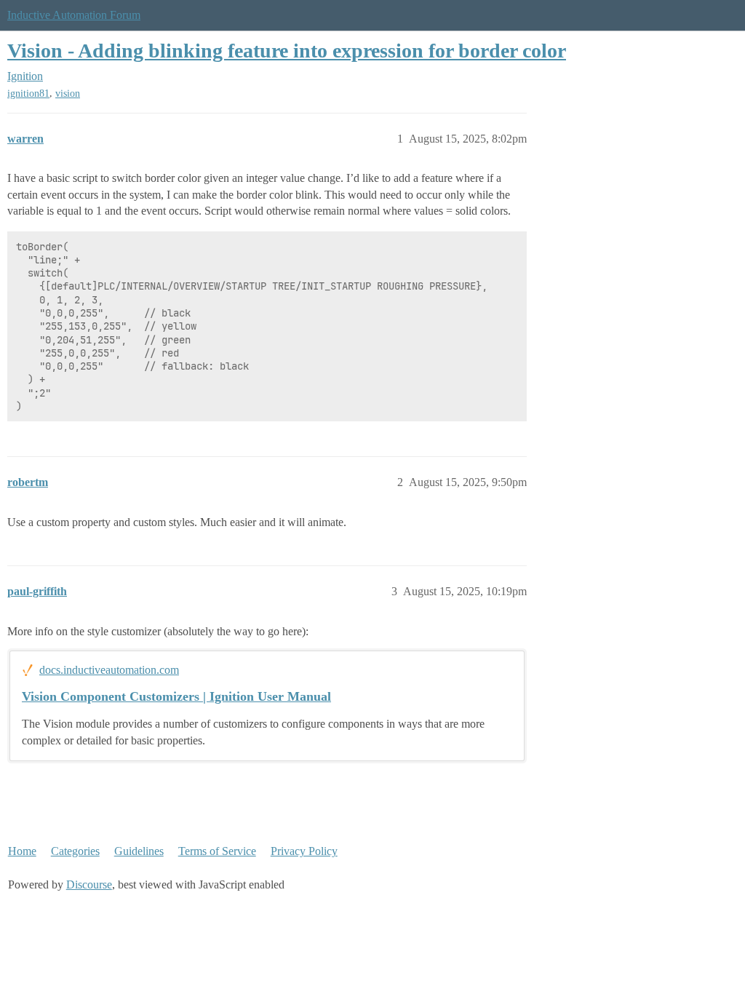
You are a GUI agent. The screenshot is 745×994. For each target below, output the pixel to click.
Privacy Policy (304, 851)
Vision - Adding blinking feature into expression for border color (286, 50)
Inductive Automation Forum (73, 15)
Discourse (89, 884)
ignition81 (28, 93)
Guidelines (139, 851)
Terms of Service (217, 851)
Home (22, 851)
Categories (75, 851)
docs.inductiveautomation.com (109, 670)
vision (67, 93)
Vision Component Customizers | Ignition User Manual (176, 696)
